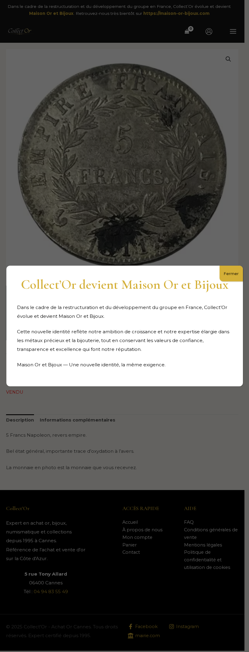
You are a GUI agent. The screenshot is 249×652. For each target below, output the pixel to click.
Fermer (231, 273)
